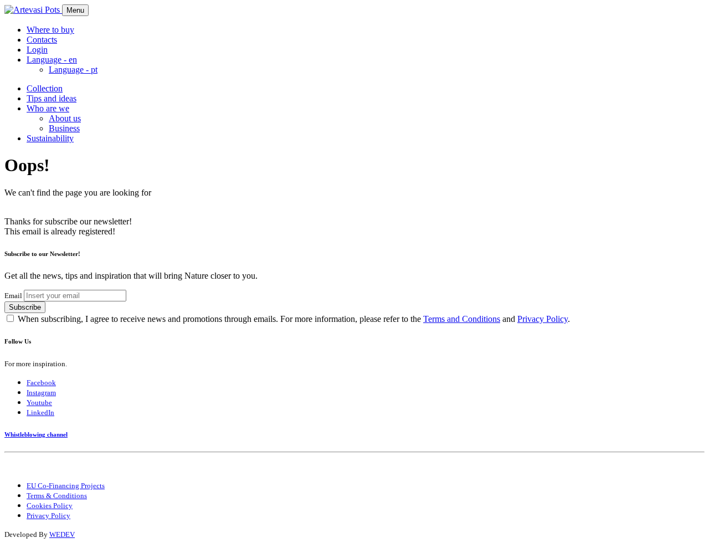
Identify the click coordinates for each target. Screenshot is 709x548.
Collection (45, 88)
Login (37, 49)
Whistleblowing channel (36, 434)
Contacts (42, 39)
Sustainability (50, 138)
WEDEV (62, 534)
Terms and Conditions (461, 319)
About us (65, 118)
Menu (75, 10)
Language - (73, 69)
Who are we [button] (48, 108)
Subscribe (25, 307)
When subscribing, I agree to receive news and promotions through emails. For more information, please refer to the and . (294, 319)
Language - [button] (52, 59)
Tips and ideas (51, 98)
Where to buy (50, 29)
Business (64, 128)
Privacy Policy (542, 319)
